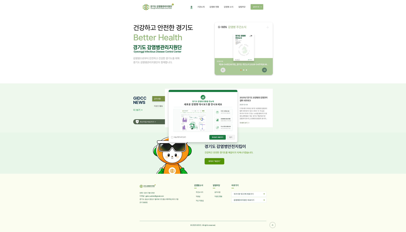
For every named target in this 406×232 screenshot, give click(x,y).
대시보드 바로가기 (217, 137)
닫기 (230, 137)
